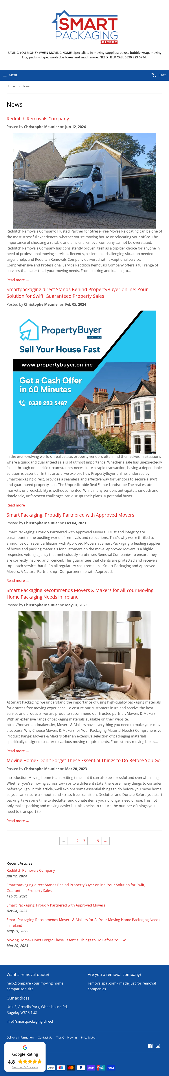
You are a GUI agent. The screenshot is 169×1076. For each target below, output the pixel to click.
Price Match (88, 1037)
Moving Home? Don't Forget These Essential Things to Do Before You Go (84, 760)
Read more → (18, 279)
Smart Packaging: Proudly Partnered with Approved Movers (70, 515)
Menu (13, 75)
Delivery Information (20, 1037)
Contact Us (45, 1037)
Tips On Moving (66, 1037)
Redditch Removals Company (38, 118)
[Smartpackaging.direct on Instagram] (158, 1046)
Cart (162, 75)
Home (11, 86)
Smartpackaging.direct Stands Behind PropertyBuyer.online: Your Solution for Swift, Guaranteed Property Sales (77, 292)
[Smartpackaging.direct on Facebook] (150, 1046)
